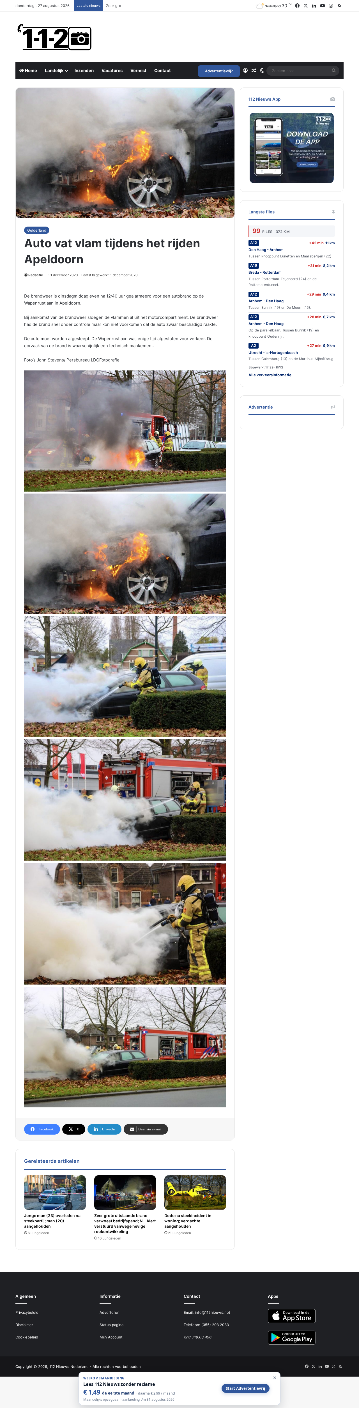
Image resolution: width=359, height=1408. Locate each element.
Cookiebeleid (26, 1337)
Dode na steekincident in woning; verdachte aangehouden (187, 1221)
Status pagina (111, 1324)
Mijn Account (111, 1337)
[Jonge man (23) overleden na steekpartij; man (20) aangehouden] (55, 1192)
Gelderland (36, 230)
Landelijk (54, 70)
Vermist (138, 70)
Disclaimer (24, 1324)
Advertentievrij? (219, 71)
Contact (162, 70)
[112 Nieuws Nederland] (54, 37)
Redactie (35, 275)
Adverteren (109, 1312)
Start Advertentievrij (245, 1388)
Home (30, 70)
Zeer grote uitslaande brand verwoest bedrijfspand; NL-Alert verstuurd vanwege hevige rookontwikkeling (199, 5)
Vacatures (112, 70)
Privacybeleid (26, 1312)
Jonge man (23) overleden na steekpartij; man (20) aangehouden (52, 1221)
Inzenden (84, 70)
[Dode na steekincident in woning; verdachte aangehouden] (195, 1192)
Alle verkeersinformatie (269, 375)
